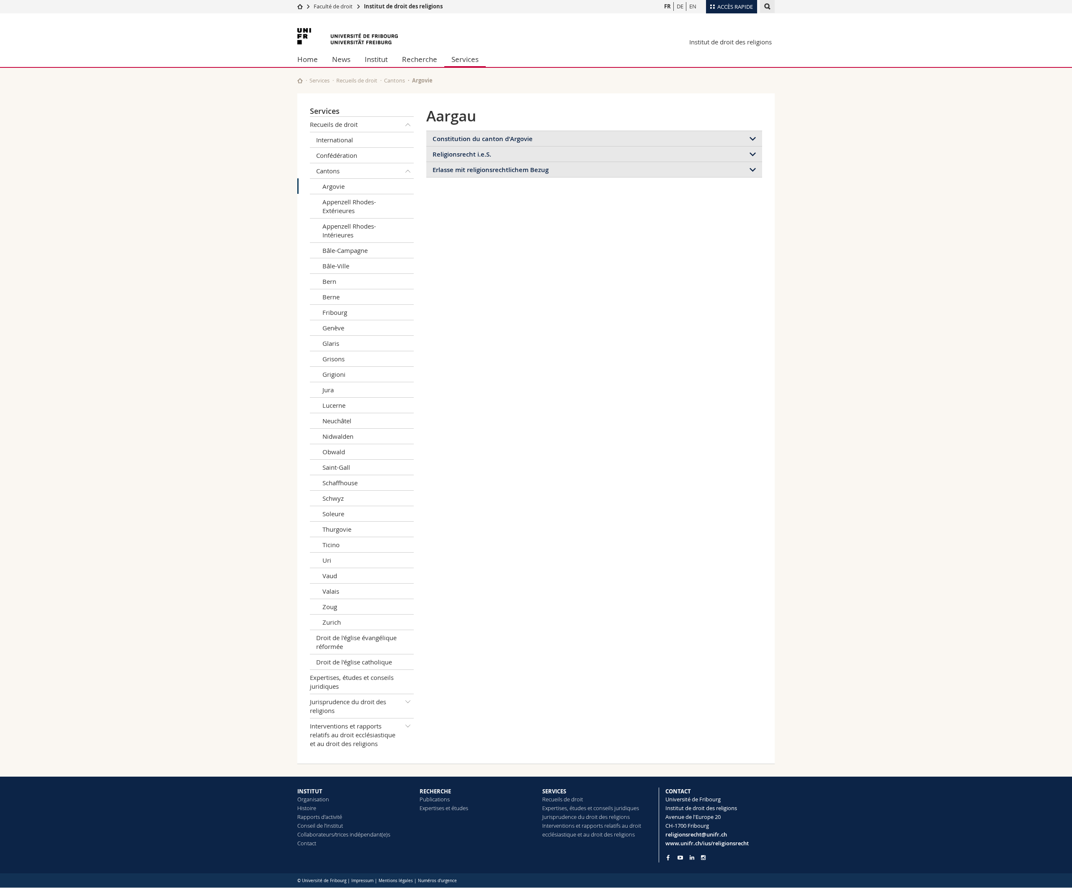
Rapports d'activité (319, 817)
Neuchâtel (336, 421)
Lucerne (333, 405)
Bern (329, 281)
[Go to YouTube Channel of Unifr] (680, 857)
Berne (331, 297)
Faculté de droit (334, 6)
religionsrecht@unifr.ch (696, 834)
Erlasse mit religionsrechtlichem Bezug (491, 169)
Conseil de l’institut (320, 825)
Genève (333, 328)
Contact (306, 843)
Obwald (333, 452)
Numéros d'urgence (437, 880)
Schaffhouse (340, 483)
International (334, 140)
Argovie (333, 186)
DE (680, 6)
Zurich (331, 622)
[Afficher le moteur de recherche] (767, 6)
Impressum (362, 880)
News (341, 59)
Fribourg (334, 312)
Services (465, 59)
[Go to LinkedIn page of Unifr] (692, 857)
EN (692, 6)
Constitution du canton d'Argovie (483, 138)
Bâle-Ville (335, 266)
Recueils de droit (356, 80)
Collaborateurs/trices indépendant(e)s (343, 834)
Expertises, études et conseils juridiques (352, 681)
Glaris (330, 343)
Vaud (329, 575)
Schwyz (333, 498)
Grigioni (333, 374)
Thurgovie (336, 529)
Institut (376, 59)
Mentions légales (396, 880)
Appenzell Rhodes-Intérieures (349, 230)
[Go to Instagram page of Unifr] (703, 857)
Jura (328, 390)
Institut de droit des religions (403, 6)
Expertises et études (444, 808)
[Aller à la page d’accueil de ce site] (300, 80)
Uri (326, 560)
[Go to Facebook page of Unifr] (668, 857)
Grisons (333, 359)
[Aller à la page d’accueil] (300, 6)
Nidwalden (337, 436)
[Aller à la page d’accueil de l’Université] (347, 36)
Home (307, 59)
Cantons (394, 80)
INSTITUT (309, 791)
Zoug (329, 606)
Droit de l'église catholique (354, 662)
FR (667, 6)
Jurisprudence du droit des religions (348, 706)
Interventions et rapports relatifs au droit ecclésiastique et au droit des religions (352, 735)
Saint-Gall (336, 467)
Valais (330, 591)
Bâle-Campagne (345, 250)
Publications (435, 799)
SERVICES (554, 791)
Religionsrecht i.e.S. (462, 154)
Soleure (333, 514)
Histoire (306, 808)
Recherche (419, 59)
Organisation (313, 799)
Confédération (336, 155)
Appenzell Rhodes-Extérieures (349, 206)
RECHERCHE (435, 791)
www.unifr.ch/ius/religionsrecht (707, 843)
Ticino (331, 545)
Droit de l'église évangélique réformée (356, 642)
